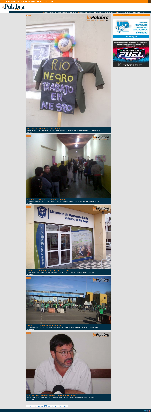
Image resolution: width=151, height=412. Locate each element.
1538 (65, 406)
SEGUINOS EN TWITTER (121, 15)
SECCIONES (7, 1)
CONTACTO (52, 1)
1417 (56, 406)
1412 (39, 406)
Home (2, 1)
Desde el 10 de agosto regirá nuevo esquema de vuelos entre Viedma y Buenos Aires (48, 12)
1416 (52, 406)
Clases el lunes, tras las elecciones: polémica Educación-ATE (46, 199)
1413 (42, 406)
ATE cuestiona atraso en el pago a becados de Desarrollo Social (48, 270)
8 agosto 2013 (31, 329)
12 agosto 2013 (31, 132)
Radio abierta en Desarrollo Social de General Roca (43, 128)
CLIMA (47, 1)
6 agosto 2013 (31, 399)
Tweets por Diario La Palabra (118, 17)
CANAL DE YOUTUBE (16, 1)
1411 (35, 406)
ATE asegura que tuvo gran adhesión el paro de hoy (44, 325)
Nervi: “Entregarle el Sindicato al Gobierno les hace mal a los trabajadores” (51, 396)
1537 (61, 406)
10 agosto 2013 (31, 203)
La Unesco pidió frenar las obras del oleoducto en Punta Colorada (82, 12)
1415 (49, 406)
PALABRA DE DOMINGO (29, 1)
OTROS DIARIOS (40, 1)
